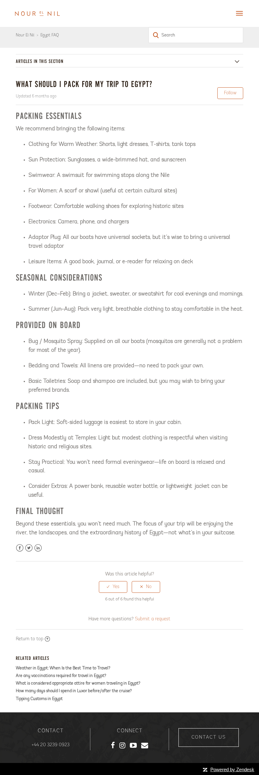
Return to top (29, 639)
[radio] (113, 587)
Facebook (20, 548)
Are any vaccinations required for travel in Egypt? (61, 676)
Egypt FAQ (49, 35)
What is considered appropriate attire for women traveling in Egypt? (78, 683)
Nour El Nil (25, 35)
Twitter (29, 548)
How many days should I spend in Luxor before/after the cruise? (74, 691)
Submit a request (153, 619)
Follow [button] (230, 93)
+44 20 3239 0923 (50, 745)
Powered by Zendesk (232, 769)
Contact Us (208, 737)
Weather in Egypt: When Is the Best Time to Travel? (63, 668)
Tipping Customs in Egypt (39, 699)
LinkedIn (38, 548)
